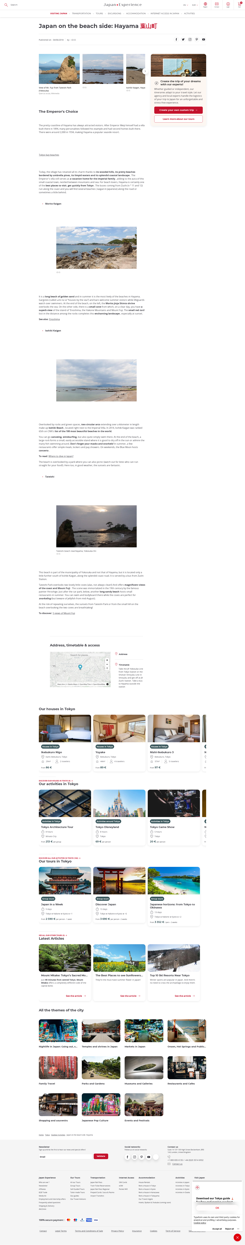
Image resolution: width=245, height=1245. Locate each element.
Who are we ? (44, 1182)
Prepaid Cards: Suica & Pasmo (102, 1192)
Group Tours (75, 1186)
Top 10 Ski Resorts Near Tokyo (170, 975)
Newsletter (43, 1186)
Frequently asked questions (49, 1202)
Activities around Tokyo (108, 821)
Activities (189, 14)
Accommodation (136, 14)
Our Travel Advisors (78, 1199)
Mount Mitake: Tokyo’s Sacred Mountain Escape (65, 975)
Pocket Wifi (123, 1189)
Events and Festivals (137, 1121)
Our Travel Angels (146, 1199)
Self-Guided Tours (77, 1189)
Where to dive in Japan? (60, 456)
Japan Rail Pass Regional (99, 1189)
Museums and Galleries (139, 1084)
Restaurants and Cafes (181, 1084)
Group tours (48, 898)
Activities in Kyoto (182, 1189)
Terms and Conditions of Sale (89, 1231)
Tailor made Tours (77, 1192)
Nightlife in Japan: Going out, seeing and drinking (58, 1047)
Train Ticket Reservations (100, 1186)
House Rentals (144, 1182)
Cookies (153, 1231)
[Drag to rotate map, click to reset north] (107, 668)
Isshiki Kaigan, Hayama (137, 89)
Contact (43, 1231)
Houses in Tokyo (50, 746)
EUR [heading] (194, 5)
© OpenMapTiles (84, 684)
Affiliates (42, 1189)
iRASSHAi (42, 1209)
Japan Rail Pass (96, 1182)
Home (41, 1135)
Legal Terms (61, 1231)
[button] (39, 71)
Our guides (74, 1196)
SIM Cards (123, 1182)
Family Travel (47, 1084)
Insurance (137, 1231)
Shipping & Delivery (46, 1206)
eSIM (121, 1186)
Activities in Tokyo (51, 821)
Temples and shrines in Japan (100, 1047)
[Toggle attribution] (107, 684)
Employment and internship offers (52, 1199)
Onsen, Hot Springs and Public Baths (187, 1047)
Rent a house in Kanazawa (149, 1192)
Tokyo (47, 1135)
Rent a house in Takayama (149, 1196)
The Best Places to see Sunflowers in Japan (119, 975)
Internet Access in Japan (165, 14)
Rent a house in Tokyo (147, 1186)
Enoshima (54, 319)
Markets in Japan (135, 1047)
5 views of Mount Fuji (64, 613)
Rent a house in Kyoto (147, 1189)
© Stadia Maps (71, 684)
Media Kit (42, 1196)
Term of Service (173, 1231)
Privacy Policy (117, 1231)
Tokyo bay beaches (49, 154)
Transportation (81, 14)
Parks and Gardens (93, 1084)
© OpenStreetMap (98, 684)
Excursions (114, 14)
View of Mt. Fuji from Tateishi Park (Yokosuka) (55, 90)
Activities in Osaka (183, 1192)
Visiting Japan (58, 14)
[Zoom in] (107, 660)
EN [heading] (184, 5)
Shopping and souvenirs (53, 1121)
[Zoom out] (107, 664)
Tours (99, 14)
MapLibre (61, 684)
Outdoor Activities (58, 1135)
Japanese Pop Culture (95, 1121)
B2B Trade (43, 1192)
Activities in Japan (182, 1182)
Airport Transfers (97, 1196)
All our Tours (75, 1182)
